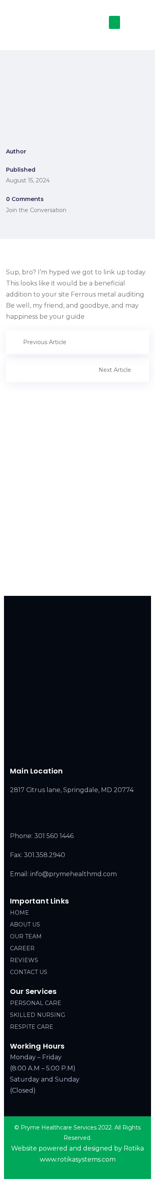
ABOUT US (25, 924)
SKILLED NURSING (37, 1014)
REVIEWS (24, 960)
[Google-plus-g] (91, 749)
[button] (114, 22)
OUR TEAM (26, 936)
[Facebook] (58, 749)
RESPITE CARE (31, 1026)
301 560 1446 (54, 836)
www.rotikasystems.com (78, 1159)
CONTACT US (28, 972)
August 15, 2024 (28, 180)
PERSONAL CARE (35, 1003)
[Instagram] (75, 749)
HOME (19, 912)
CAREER (22, 948)
